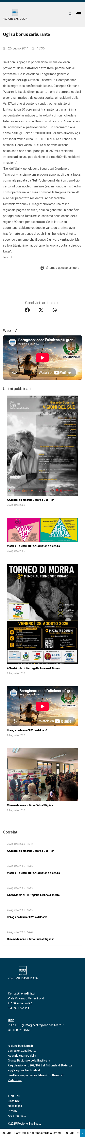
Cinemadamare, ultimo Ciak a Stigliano (31, 805)
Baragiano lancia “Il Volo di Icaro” (27, 730)
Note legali (15, 1106)
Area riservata (17, 1115)
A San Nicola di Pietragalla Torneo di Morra (33, 668)
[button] (79, 13)
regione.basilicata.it (20, 1046)
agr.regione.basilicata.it (23, 1050)
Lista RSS (14, 1101)
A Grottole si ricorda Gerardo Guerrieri (31, 499)
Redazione (15, 1080)
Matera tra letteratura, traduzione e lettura (33, 546)
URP (11, 1020)
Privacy (12, 1111)
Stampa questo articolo (62, 268)
